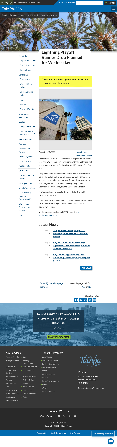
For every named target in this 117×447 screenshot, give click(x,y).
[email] (81, 300)
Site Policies (25, 65)
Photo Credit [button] (11, 46)
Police (8, 387)
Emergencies (25, 79)
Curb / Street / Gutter (50, 360)
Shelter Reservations (14, 390)
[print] (85, 300)
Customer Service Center (26, 177)
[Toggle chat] (110, 441)
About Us (23, 56)
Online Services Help (26, 93)
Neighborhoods (12, 376)
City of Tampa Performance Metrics (25, 207)
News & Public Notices (9, 15)
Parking (9, 380)
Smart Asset (59, 328)
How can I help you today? (103, 433)
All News (86, 268)
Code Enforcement (30, 367)
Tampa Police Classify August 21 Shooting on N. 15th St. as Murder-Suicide (70, 233)
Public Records (25, 161)
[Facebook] (58, 416)
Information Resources (24, 116)
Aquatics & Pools (12, 357)
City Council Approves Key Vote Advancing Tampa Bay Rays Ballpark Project (71, 257)
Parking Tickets (28, 380)
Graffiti (44, 371)
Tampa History (26, 70)
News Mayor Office (84, 155)
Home (21, 215)
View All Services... (13, 400)
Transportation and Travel (26, 133)
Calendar (23, 104)
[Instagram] (69, 416)
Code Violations (48, 357)
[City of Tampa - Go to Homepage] (12, 8)
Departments (26, 60)
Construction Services (11, 371)
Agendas (22, 144)
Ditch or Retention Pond (51, 364)
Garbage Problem (49, 367)
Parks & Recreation (30, 376)
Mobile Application (27, 188)
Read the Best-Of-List (58, 337)
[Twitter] (64, 416)
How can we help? (67, 2)
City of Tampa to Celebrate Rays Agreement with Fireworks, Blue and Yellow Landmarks (71, 245)
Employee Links (25, 183)
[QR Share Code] (94, 300)
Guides (22, 122)
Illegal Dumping (48, 374)
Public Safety (24, 166)
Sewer (44, 384)
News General (82, 152)
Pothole (45, 378)
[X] (90, 300)
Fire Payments (28, 370)
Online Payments (26, 156)
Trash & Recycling (13, 394)
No (89, 286)
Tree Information (29, 394)
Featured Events (27, 109)
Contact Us (23, 75)
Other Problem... (48, 391)
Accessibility (42, 433)
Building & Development (28, 361)
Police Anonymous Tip (50, 381)
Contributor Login (58, 433)
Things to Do (25, 126)
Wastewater (10, 397)
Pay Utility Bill (11, 383)
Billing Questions (12, 360)
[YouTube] (75, 416)
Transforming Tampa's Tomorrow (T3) (25, 195)
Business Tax (11, 367)
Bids (24, 357)
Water (25, 397)
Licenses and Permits (24, 150)
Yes (83, 286)
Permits (26, 383)
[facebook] (76, 300)
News (22, 100)
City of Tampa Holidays (26, 85)
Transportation (28, 390)
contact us (99, 388)
